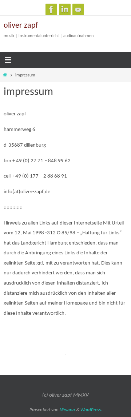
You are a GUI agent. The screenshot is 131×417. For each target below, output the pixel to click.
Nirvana (67, 410)
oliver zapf (21, 25)
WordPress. (91, 410)
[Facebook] (51, 9)
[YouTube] (78, 9)
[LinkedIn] (65, 9)
